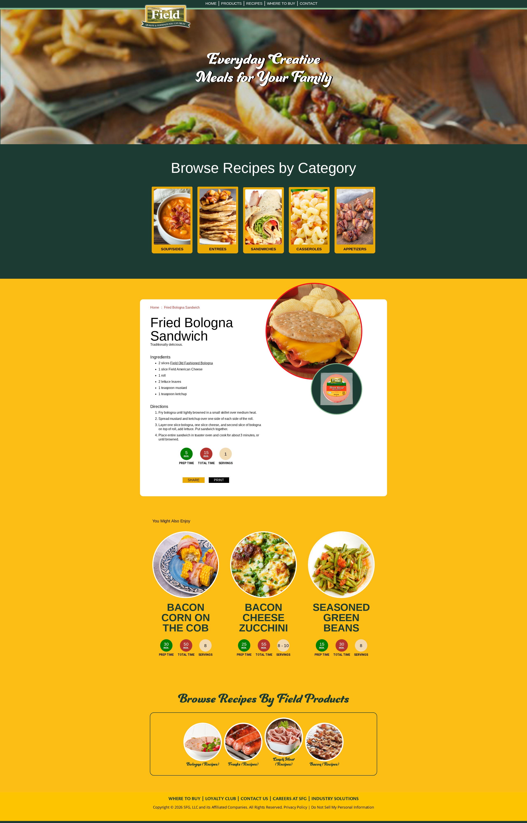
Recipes (254, 3)
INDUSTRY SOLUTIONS (335, 798)
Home (211, 3)
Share (193, 480)
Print (219, 480)
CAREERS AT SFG (290, 798)
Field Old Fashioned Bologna (191, 363)
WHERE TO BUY (184, 798)
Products (231, 3)
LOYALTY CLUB (220, 798)
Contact (308, 3)
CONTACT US (254, 798)
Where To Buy (281, 3)
